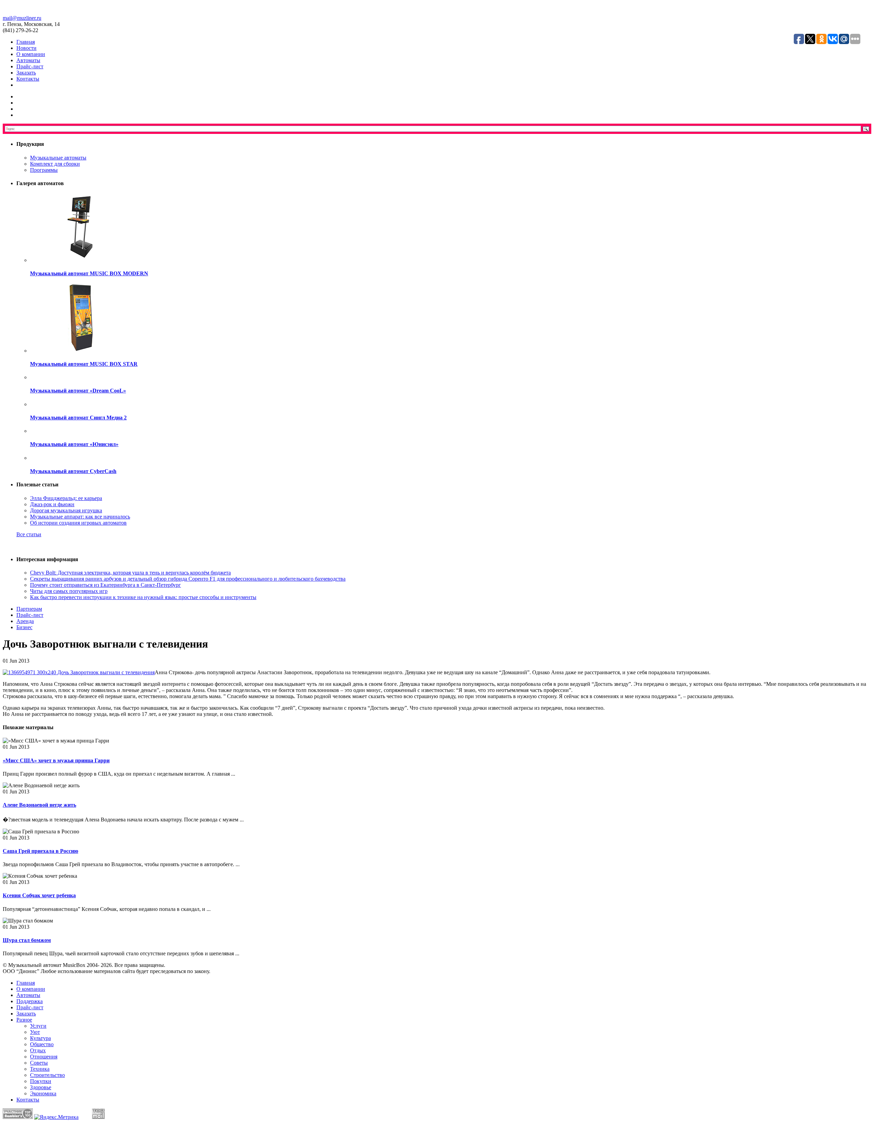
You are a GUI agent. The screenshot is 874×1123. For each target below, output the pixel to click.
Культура (40, 1038)
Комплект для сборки (55, 164)
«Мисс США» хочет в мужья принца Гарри (56, 760)
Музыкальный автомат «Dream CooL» (78, 390)
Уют (35, 1032)
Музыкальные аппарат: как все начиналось (80, 516)
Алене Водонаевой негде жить (39, 805)
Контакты (27, 79)
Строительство (47, 1075)
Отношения (43, 1056)
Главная (25, 42)
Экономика (43, 1093)
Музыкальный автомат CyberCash (73, 471)
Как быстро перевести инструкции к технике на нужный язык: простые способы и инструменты (143, 597)
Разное (24, 1020)
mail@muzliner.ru (22, 18)
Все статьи (28, 534)
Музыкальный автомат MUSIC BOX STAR (84, 364)
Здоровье (40, 1087)
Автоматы (28, 60)
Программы (44, 170)
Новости (26, 48)
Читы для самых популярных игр (69, 591)
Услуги (38, 1026)
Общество (42, 1044)
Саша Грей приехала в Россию (40, 851)
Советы (39, 1063)
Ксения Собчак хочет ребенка (39, 895)
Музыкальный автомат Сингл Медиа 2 (78, 417)
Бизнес (24, 627)
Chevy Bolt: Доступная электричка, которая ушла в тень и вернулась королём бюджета (130, 573)
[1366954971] (79, 672)
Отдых (38, 1050)
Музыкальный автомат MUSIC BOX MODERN (89, 273)
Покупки (40, 1081)
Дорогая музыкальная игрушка (66, 510)
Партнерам (29, 609)
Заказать (26, 72)
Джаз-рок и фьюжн (52, 504)
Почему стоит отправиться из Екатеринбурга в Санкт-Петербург (105, 585)
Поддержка (29, 1001)
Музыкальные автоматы (58, 158)
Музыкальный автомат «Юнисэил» (74, 444)
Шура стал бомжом (27, 940)
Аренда (25, 621)
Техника (40, 1069)
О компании (30, 54)
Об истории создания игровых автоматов (78, 523)
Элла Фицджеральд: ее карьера (66, 498)
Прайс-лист (29, 66)
